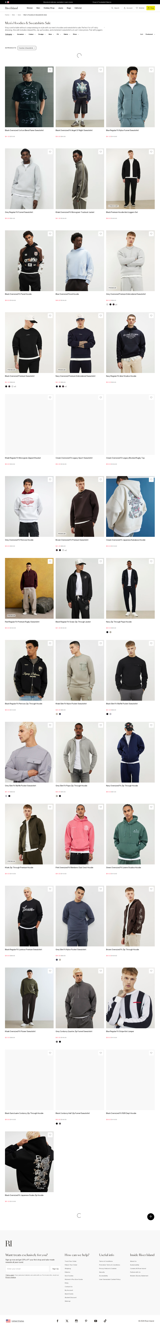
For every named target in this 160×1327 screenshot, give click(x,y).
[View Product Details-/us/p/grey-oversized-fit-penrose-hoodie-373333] (29, 506)
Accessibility (103, 1276)
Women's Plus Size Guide (74, 1279)
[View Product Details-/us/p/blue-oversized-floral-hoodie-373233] (80, 260)
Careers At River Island (138, 1268)
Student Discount (70, 1297)
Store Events (69, 1294)
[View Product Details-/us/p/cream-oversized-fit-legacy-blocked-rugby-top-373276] (130, 424)
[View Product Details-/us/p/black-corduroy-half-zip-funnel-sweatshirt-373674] (80, 1080)
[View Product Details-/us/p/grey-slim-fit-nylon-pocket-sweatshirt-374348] (80, 916)
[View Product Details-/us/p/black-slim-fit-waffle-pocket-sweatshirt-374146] (130, 670)
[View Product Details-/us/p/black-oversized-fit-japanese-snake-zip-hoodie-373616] (29, 1161)
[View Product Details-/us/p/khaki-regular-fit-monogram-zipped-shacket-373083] (29, 424)
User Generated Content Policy (109, 1279)
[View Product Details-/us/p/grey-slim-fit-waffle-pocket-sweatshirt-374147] (29, 752)
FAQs (66, 1283)
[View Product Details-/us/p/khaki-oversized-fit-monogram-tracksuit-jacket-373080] (80, 178)
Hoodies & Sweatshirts (26, 48)
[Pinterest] (86, 1321)
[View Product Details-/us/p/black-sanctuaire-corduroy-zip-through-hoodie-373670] (29, 1080)
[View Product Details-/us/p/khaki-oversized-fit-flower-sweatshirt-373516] (29, 998)
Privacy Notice (11, 1277)
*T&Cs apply (10, 1275)
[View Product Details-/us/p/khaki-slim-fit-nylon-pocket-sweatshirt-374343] (80, 670)
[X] (67, 1321)
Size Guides (69, 1276)
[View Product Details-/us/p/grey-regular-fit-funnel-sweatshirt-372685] (29, 178)
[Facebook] (57, 1321)
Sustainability (134, 1265)
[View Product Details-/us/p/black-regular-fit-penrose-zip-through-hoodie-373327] (29, 670)
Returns (67, 1272)
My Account (69, 1290)
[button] (29, 135)
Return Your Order (71, 1265)
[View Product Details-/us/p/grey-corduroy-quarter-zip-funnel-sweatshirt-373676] (80, 998)
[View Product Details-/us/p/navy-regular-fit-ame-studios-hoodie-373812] (130, 342)
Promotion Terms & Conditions (109, 1265)
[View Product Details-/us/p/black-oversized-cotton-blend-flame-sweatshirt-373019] (29, 96)
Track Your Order (70, 1261)
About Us (133, 1261)
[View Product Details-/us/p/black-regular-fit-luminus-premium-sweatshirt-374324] (29, 916)
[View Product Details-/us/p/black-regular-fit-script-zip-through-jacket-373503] (80, 588)
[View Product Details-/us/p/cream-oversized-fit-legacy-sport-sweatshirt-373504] (80, 424)
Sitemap (67, 1301)
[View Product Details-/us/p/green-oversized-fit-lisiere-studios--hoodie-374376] (130, 834)
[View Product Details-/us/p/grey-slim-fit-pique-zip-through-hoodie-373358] (80, 752)
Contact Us (68, 1287)
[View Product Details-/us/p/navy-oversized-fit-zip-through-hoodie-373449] (130, 752)
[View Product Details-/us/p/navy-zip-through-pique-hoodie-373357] (130, 588)
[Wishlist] (50, 69)
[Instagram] (76, 1321)
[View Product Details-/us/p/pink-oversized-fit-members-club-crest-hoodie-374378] (80, 834)
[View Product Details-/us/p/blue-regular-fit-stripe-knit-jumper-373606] (130, 998)
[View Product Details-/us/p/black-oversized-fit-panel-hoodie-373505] (29, 260)
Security (102, 1272)
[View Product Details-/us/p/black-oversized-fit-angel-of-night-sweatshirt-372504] (80, 96)
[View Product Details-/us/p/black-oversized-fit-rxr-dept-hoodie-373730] (130, 1080)
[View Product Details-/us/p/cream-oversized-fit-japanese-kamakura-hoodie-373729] (130, 506)
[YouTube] (95, 1321)
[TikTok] (105, 1320)
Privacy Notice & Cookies (107, 1268)
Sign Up (55, 1269)
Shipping (68, 1268)
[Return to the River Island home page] (13, 8)
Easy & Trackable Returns (102, 2)
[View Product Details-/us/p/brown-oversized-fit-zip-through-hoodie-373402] (130, 916)
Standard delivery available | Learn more (58, 2)
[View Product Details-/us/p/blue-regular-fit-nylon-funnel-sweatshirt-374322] (130, 96)
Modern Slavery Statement (139, 1276)
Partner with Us (135, 1272)
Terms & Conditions (106, 1261)
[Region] (7, 2)
